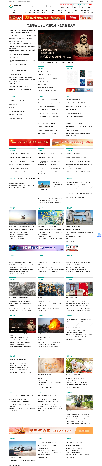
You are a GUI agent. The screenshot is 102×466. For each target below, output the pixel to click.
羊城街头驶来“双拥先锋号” (15, 459)
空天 (69, 12)
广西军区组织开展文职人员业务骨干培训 (46, 457)
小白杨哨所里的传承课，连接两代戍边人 (75, 253)
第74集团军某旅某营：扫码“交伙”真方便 (75, 416)
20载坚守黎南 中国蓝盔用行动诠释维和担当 (76, 299)
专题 (92, 12)
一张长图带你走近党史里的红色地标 (74, 371)
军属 (82, 10)
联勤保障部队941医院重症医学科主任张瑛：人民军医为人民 (51, 247)
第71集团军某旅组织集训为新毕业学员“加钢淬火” (48, 215)
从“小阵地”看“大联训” (43, 204)
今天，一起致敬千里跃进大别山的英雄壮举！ (19, 329)
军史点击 (12, 311)
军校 (23, 12)
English (86, 1)
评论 (14, 12)
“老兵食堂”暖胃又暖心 (71, 418)
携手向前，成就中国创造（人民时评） (46, 297)
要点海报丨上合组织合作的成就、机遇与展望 (76, 376)
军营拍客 (40, 348)
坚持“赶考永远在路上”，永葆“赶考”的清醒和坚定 (76, 333)
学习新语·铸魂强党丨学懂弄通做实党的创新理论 (76, 367)
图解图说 (69, 348)
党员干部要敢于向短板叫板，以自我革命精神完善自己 (21, 301)
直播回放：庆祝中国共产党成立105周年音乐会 (19, 418)
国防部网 (62, 7)
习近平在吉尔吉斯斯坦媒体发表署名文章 (51, 25)
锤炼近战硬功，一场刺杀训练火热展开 (46, 372)
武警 (53, 10)
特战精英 (12, 225)
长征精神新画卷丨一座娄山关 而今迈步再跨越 (19, 369)
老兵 (76, 12)
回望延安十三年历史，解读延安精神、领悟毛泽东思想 (78, 340)
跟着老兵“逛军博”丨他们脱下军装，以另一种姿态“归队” (78, 454)
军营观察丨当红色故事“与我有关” (73, 425)
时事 (17, 12)
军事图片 (12, 348)
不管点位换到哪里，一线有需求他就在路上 (75, 459)
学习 (10, 10)
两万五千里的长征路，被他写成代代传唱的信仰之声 (49, 340)
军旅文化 (40, 311)
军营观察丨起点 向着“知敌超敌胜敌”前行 (18, 253)
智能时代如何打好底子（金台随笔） (45, 299)
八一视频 (12, 97)
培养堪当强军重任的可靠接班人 (16, 291)
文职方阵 (40, 430)
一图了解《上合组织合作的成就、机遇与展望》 (76, 369)
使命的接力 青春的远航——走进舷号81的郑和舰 (19, 374)
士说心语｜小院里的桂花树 (43, 342)
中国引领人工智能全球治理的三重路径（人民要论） (20, 294)
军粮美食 (69, 394)
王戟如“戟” (68, 448)
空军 (42, 10)
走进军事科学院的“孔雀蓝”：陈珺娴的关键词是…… (49, 448)
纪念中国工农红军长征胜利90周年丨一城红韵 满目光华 (21, 340)
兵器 (66, 12)
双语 (88, 12)
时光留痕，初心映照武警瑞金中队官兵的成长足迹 (48, 378)
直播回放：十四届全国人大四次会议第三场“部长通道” (20, 420)
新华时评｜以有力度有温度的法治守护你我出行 (48, 303)
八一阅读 (69, 311)
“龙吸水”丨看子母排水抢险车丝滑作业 (17, 115)
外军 (73, 12)
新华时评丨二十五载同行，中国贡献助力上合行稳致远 (49, 294)
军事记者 (83, 5)
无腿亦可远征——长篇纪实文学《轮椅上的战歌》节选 (78, 461)
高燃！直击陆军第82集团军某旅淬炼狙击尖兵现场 (20, 378)
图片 (34, 12)
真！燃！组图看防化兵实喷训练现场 (45, 366)
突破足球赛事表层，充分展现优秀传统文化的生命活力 (78, 342)
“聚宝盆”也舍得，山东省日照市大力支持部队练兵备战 (20, 456)
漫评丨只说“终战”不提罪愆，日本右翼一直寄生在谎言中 (50, 291)
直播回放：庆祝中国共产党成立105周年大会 (19, 416)
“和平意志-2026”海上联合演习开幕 (16, 256)
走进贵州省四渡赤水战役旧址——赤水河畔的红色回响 (21, 333)
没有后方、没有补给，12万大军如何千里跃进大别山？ (21, 335)
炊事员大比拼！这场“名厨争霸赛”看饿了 (74, 412)
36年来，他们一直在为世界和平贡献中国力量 (76, 301)
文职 (73, 10)
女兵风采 (40, 225)
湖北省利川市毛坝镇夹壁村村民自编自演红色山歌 (20, 454)
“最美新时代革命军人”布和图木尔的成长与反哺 (19, 249)
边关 (66, 10)
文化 (59, 12)
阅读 (62, 12)
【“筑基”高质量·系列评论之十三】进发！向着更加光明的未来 (51, 301)
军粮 (82, 12)
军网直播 (12, 394)
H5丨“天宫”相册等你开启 (43, 422)
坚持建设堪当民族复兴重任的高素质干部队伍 (19, 303)
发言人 (45, 12)
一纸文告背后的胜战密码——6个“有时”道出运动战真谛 (21, 342)
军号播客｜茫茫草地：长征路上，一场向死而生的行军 (49, 335)
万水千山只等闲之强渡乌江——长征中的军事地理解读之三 (22, 372)
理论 (10, 12)
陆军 (34, 10)
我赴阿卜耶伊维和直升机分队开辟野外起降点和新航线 (78, 294)
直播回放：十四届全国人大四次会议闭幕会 (18, 422)
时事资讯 (69, 97)
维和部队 (69, 273)
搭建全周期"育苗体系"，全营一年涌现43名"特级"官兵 (57, 206)
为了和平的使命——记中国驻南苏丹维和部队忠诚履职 (78, 303)
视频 (26, 12)
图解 (38, 12)
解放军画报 (69, 5)
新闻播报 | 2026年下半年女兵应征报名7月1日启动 (48, 253)
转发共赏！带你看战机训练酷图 (44, 369)
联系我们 (82, 1)
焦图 (17, 10)
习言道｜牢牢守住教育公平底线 (72, 359)
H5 (91, 10)
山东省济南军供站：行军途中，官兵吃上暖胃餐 (76, 420)
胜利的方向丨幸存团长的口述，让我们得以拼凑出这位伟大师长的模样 (22, 366)
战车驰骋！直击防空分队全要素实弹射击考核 (19, 168)
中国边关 (69, 225)
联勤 (49, 10)
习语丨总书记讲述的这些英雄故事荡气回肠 (75, 378)
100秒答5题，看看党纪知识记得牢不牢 (46, 425)
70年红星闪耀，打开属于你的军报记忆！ (46, 412)
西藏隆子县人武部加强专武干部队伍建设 (18, 452)
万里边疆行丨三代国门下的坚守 (73, 168)
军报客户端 (69, 7)
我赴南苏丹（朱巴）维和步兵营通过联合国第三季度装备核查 (79, 297)
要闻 (14, 10)
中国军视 (89, 7)
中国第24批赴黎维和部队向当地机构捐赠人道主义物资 (78, 291)
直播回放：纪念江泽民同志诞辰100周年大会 (19, 412)
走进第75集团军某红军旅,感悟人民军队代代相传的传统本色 (50, 213)
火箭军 (45, 10)
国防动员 (12, 430)
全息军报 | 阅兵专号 (42, 416)
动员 (69, 10)
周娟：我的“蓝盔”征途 (42, 251)
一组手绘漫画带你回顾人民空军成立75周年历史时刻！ (49, 420)
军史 (76, 10)
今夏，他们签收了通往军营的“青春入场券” (75, 219)
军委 (23, 10)
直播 (30, 12)
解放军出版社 (89, 5)
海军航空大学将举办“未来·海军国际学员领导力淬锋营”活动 (79, 213)
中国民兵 (83, 7)
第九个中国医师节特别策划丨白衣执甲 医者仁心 (76, 457)
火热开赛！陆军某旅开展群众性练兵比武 (46, 376)
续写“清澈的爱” (69, 256)
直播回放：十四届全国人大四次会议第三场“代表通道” (20, 425)
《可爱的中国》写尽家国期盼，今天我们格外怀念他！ (78, 452)
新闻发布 (40, 97)
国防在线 (76, 7)
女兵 (59, 10)
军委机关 (40, 150)
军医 (85, 10)
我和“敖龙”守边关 (70, 258)
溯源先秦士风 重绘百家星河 (44, 337)
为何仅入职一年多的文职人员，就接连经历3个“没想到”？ (50, 459)
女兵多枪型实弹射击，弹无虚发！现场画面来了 (48, 243)
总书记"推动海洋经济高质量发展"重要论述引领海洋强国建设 (79, 373)
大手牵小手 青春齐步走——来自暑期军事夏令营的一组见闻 (22, 448)
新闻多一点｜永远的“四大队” (86, 359)
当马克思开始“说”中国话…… (72, 329)
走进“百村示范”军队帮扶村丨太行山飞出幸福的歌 (19, 217)
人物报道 (69, 430)
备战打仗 (12, 150)
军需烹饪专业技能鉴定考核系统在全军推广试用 (76, 422)
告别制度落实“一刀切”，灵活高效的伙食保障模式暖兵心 (50, 217)
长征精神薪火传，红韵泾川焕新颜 (16, 376)
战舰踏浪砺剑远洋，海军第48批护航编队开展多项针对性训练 (22, 243)
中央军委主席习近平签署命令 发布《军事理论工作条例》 (50, 168)
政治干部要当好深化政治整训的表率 (17, 306)
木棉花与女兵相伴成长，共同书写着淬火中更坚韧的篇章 (50, 256)
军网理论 (12, 273)
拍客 (42, 12)
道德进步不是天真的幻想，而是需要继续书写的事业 (77, 335)
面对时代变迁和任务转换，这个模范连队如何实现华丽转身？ (22, 247)
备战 (30, 10)
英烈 (49, 12)
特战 (53, 12)
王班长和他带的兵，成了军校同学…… (74, 247)
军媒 (88, 10)
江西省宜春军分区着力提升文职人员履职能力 (47, 452)
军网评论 (40, 273)
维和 (62, 10)
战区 (26, 10)
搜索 (51, 6)
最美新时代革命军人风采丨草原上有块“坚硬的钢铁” (20, 251)
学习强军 (40, 68)
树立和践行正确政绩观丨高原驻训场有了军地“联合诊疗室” (21, 215)
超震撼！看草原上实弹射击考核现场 (17, 212)
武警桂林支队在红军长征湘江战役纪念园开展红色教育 (49, 374)
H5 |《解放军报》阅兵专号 (43, 418)
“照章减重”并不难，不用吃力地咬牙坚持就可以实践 (77, 337)
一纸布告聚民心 (12, 337)
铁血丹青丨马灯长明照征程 (43, 329)
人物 (85, 12)
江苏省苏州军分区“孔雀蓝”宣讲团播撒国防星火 (48, 454)
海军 (38, 10)
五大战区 (69, 150)
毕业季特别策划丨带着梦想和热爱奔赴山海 (72, 205)
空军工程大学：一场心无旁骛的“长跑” (86, 205)
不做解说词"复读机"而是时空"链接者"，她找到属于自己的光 (50, 249)
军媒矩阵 (69, 68)
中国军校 (69, 193)
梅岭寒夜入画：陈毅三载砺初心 (44, 333)
